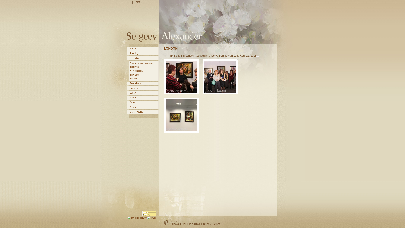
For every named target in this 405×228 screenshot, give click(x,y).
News (133, 107)
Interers (134, 88)
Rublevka (134, 67)
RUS (128, 2)
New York (134, 75)
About (133, 48)
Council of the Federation (141, 63)
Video (133, 97)
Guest (133, 102)
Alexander (163, 36)
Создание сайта (200, 223)
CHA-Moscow (136, 71)
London (133, 79)
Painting (134, 53)
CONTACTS (136, 112)
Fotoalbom (135, 83)
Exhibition (135, 58)
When (133, 93)
